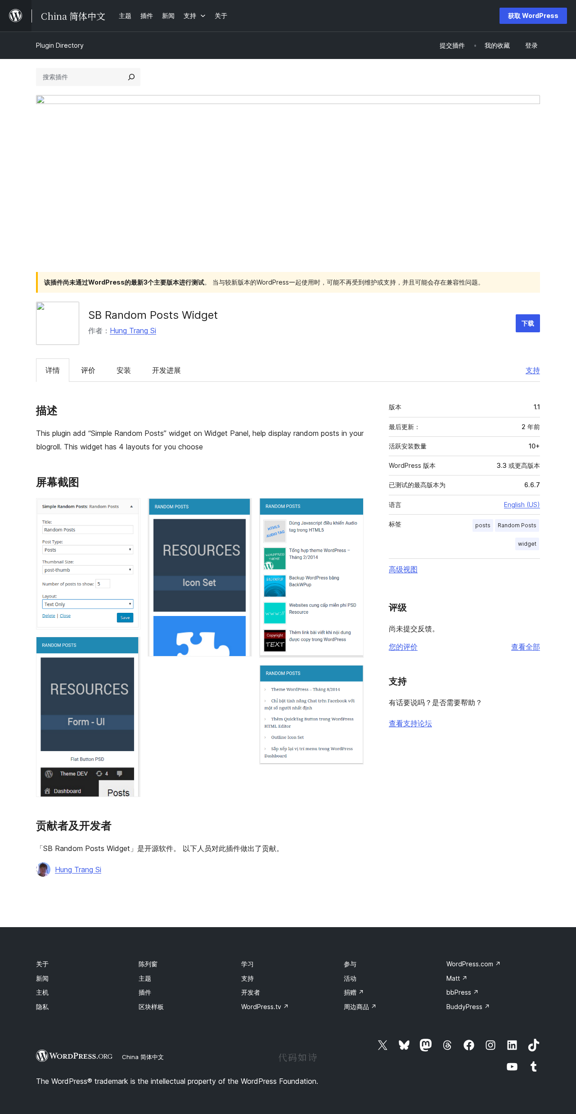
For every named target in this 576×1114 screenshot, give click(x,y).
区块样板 (151, 1006)
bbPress (462, 992)
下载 (528, 323)
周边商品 (360, 1006)
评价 (88, 370)
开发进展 (166, 370)
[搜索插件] (131, 77)
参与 (350, 964)
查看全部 (525, 646)
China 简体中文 (143, 1056)
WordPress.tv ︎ (265, 1006)
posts (482, 525)
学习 (247, 964)
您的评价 (403, 646)
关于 (42, 964)
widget (527, 543)
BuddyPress (468, 1006)
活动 (350, 978)
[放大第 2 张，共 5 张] (128, 648)
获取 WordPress (533, 15)
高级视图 (403, 569)
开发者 (250, 992)
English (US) (522, 504)
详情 (52, 370)
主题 (145, 978)
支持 (533, 370)
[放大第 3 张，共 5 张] (239, 510)
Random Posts (517, 525)
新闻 (42, 978)
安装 (124, 370)
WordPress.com (473, 964)
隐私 (42, 1006)
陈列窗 (148, 964)
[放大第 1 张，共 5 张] (128, 510)
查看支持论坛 (410, 723)
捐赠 (354, 992)
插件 (145, 992)
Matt (457, 978)
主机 (42, 992)
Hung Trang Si (133, 330)
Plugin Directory (60, 45)
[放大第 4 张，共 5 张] (351, 510)
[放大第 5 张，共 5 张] (351, 677)
